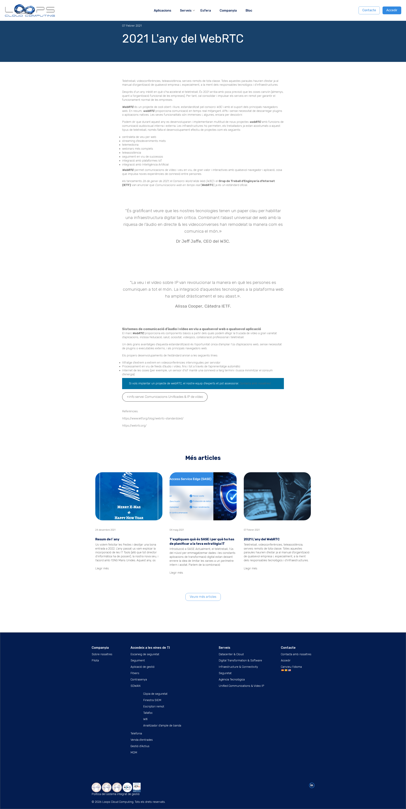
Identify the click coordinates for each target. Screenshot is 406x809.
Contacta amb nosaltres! (255, 383)
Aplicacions (162, 10)
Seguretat (225, 673)
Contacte (369, 10)
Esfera (205, 10)
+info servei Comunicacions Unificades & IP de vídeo (165, 397)
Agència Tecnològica (232, 679)
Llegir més (102, 568)
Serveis (186, 10)
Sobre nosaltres (102, 654)
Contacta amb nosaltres (296, 654)
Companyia (228, 10)
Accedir (391, 10)
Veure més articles (203, 597)
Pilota (95, 660)
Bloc (249, 10)
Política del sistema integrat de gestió (116, 794)
